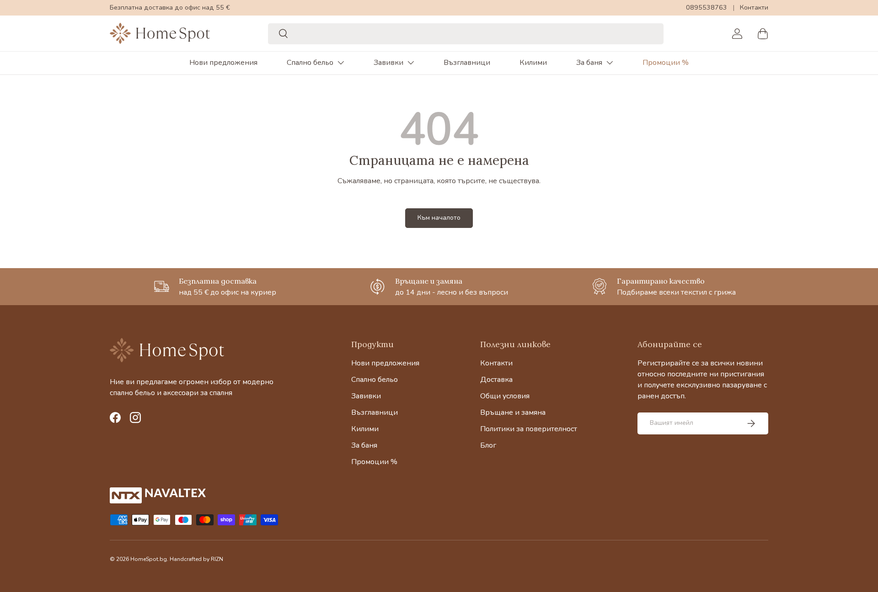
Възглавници (467, 63)
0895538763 (706, 7)
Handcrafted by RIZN (196, 559)
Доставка (496, 380)
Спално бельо (310, 63)
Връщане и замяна (513, 412)
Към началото (439, 217)
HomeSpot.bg (148, 559)
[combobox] (466, 33)
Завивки (388, 63)
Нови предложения (223, 63)
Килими (533, 63)
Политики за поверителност (528, 429)
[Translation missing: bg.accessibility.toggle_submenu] (340, 62)
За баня (589, 63)
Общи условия (505, 396)
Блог (488, 445)
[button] (763, 33)
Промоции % (665, 63)
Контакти (754, 7)
